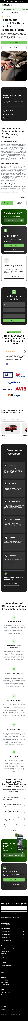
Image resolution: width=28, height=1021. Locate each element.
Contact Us (4, 953)
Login (2, 994)
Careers (3, 972)
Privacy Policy (4, 1014)
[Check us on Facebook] (2, 1007)
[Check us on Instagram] (5, 1007)
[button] (14, 798)
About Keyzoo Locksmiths (8, 949)
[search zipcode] (21, 220)
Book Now (8, 203)
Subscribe (14, 913)
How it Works (4, 982)
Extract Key (14, 12)
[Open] (23, 304)
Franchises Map (5, 951)
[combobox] (13, 304)
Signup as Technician (7, 967)
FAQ (2, 955)
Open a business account (8, 970)
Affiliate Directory (5, 984)
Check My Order (5, 992)
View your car (14, 320)
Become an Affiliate (6, 965)
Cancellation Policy (15, 1014)
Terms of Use (20, 1009)
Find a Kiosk (4, 980)
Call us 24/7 (15, 47)
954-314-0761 (20, 203)
